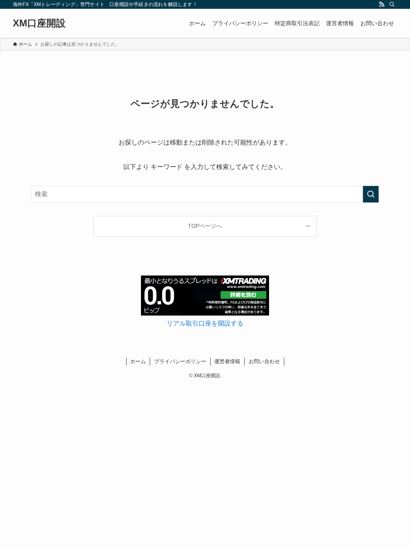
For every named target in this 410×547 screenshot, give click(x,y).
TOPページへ (205, 226)
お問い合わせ (264, 361)
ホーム (138, 361)
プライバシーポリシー (180, 361)
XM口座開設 (39, 23)
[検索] (392, 4)
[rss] (381, 4)
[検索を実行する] (371, 194)
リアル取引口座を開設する (205, 323)
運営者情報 (227, 361)
